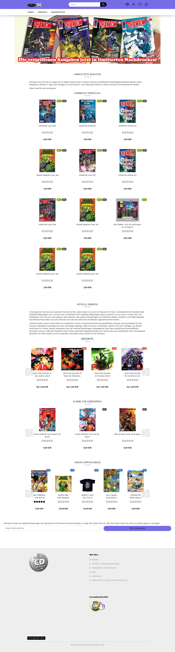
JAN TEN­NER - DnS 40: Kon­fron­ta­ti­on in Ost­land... (128, 226)
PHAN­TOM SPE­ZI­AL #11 (128, 126)
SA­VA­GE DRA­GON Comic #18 (47, 274)
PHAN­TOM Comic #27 (87, 175)
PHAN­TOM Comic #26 (47, 126)
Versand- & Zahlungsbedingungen (106, 564)
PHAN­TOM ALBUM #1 (87, 126)
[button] (127, 4)
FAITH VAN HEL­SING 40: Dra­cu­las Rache (102, 374)
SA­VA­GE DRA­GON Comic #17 (87, 225)
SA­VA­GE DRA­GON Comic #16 (47, 175)
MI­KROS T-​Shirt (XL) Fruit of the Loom (87, 496)
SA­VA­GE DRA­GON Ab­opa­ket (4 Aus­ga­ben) (63, 496)
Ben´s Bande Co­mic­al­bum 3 (111, 496)
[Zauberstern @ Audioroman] (35, 4)
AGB (93, 572)
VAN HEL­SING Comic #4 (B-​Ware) (127, 434)
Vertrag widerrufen (36, 638)
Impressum (96, 576)
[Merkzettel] (140, 4)
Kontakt (95, 560)
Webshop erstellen (78, 645)
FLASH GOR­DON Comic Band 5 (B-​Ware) (47, 435)
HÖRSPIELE (42, 12)
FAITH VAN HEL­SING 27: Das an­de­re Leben (42, 374)
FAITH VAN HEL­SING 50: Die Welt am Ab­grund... (133, 374)
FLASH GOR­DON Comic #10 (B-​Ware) (87, 435)
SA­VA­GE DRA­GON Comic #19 (87, 274)
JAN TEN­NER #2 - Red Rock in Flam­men (39, 496)
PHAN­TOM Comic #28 (47, 225)
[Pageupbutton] (168, 648)
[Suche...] (103, 4)
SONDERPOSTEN (58, 12)
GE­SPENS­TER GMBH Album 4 (136, 496)
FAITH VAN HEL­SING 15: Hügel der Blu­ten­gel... (72, 374)
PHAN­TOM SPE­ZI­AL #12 (128, 175)
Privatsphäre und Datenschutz (104, 568)
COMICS (31, 12)
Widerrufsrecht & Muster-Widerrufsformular (109, 580)
